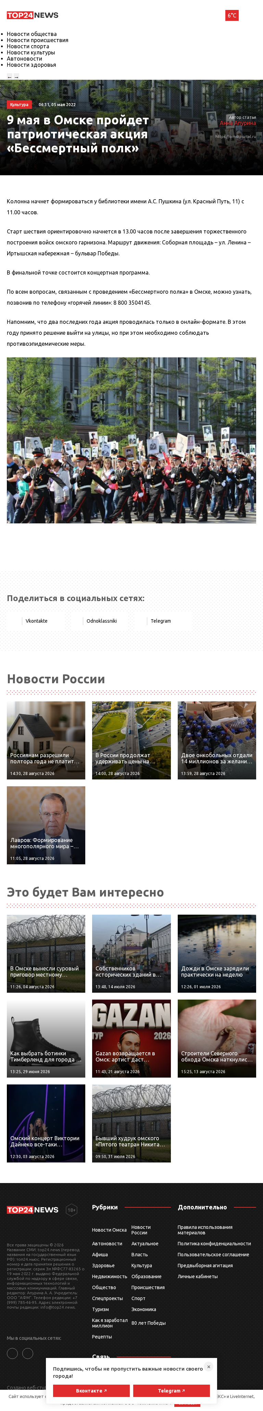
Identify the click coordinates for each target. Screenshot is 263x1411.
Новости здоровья (31, 65)
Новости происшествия (37, 40)
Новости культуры (31, 52)
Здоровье (103, 1265)
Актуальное (145, 1243)
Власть (140, 1254)
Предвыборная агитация (205, 1265)
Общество (104, 1287)
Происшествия (148, 1287)
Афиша (100, 1254)
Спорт (139, 1298)
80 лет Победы (149, 1323)
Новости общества (32, 34)
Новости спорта (28, 46)
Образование (147, 1276)
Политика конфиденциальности (214, 1243)
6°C (232, 15)
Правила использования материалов (205, 1229)
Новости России (141, 1229)
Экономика (144, 1309)
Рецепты (102, 1336)
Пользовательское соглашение (213, 1254)
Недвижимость (109, 1276)
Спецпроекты (107, 1298)
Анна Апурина (238, 123)
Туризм (100, 1309)
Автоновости (24, 58)
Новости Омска (109, 1230)
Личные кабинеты (198, 1276)
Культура (142, 1265)
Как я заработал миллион (110, 1323)
